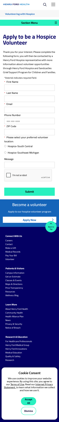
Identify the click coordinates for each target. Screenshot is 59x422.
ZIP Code (11, 126)
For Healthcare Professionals (18, 341)
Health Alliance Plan (14, 316)
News (8, 320)
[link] (16, 4)
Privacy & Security (13, 324)
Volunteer (9, 259)
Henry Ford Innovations (16, 349)
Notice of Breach (13, 327)
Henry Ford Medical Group (17, 345)
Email (9, 104)
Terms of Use (17, 384)
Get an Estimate (12, 276)
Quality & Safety (12, 356)
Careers (9, 240)
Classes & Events (13, 280)
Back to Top (51, 228)
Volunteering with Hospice (20, 13)
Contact (9, 244)
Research (9, 360)
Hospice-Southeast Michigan (23, 153)
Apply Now (29, 219)
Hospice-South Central (20, 146)
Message (9, 159)
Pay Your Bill (11, 255)
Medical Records (12, 251)
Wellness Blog (11, 295)
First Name (12, 82)
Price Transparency (14, 288)
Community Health (14, 312)
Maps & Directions (13, 284)
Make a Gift (10, 248)
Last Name (12, 93)
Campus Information (14, 273)
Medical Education (13, 352)
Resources (10, 291)
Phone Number (12, 115)
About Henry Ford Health (16, 309)
